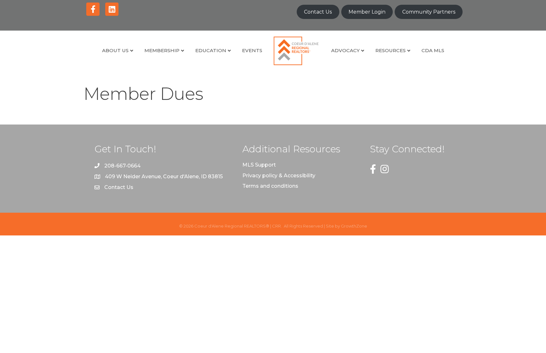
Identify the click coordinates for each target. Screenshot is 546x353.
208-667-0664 (122, 166)
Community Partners (428, 12)
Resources (390, 50)
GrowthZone (354, 225)
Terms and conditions (270, 186)
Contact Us (318, 12)
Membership (161, 50)
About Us (115, 50)
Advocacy (345, 50)
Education (210, 50)
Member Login (367, 12)
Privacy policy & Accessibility (278, 176)
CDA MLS (433, 50)
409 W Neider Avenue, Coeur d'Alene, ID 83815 (164, 176)
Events (252, 50)
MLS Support (259, 165)
